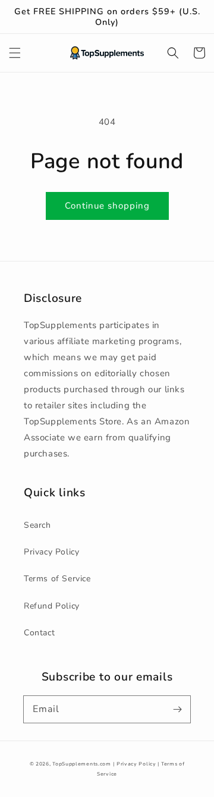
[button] (15, 53)
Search (37, 525)
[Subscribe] (177, 709)
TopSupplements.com (81, 764)
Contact (39, 632)
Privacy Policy (51, 551)
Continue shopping (107, 206)
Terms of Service (57, 578)
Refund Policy (52, 606)
